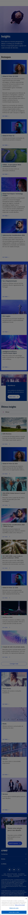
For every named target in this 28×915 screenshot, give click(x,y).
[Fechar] (26, 898)
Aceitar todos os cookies (14, 912)
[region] (14, 905)
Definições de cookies (14, 908)
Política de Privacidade (20, 905)
